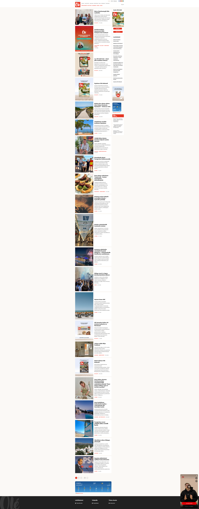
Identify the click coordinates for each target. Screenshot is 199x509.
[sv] (123, 1)
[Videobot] (189, 491)
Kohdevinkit (96, 191)
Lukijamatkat (91, 3)
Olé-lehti (109, 1)
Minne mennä (84, 5)
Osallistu (82, 3)
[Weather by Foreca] (79, 493)
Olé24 (112, 1)
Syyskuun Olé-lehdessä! (117, 81)
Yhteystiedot (108, 3)
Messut (100, 3)
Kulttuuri (89, 5)
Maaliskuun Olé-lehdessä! (118, 43)
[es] (122, 1)
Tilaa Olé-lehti (87, 3)
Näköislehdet (96, 3)
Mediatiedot (103, 3)
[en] (120, 1)
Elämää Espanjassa (102, 151)
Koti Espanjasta (102, 417)
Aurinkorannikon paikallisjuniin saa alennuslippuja (116, 52)
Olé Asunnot (115, 1)
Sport (101, 5)
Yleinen (95, 133)
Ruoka (98, 5)
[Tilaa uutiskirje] (118, 94)
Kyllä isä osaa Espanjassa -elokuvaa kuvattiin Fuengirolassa (118, 71)
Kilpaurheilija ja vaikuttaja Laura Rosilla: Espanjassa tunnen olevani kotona (118, 47)
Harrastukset (101, 355)
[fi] (119, 1)
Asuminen (94, 5)
